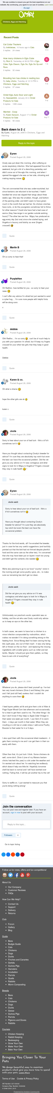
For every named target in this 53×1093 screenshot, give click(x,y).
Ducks (11, 956)
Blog (10, 930)
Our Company (14, 886)
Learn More (24, 1073)
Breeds (5, 990)
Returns (11, 913)
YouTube (22, 874)
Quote (11, 235)
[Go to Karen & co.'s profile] (5, 381)
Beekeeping (13, 1040)
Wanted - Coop (10, 111)
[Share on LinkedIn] (18, 854)
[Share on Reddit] (13, 854)
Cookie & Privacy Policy (28, 1078)
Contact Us (13, 903)
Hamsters (12, 968)
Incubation (13, 972)
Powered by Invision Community (26, 1091)
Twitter (10, 874)
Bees (10, 940)
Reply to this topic (26, 143)
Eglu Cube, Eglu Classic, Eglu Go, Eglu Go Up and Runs (22, 64)
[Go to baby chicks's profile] (46, 79)
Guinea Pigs (13, 965)
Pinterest (28, 874)
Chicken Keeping (16, 1033)
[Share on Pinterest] (22, 854)
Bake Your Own (15, 1049)
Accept (27, 7)
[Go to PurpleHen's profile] (5, 280)
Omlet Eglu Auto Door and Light (18, 94)
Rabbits (11, 981)
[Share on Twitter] (3, 854)
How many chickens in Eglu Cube (18, 58)
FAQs (10, 893)
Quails (11, 978)
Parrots (11, 975)
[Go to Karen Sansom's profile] (46, 113)
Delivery (12, 910)
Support (11, 906)
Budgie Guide (14, 944)
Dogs (10, 953)
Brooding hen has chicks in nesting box (21, 78)
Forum (11, 924)
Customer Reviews (17, 890)
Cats (32, 47)
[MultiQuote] (4, 236)
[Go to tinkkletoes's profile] (46, 45)
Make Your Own (15, 1046)
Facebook (16, 874)
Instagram (4, 874)
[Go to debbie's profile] (5, 331)
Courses (6, 1029)
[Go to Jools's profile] (5, 433)
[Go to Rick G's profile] (46, 59)
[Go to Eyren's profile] (5, 155)
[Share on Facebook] (8, 854)
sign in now (15, 812)
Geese (11, 1010)
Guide (5, 936)
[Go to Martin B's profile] (5, 249)
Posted (20, 157)
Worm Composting (16, 984)
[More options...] (48, 155)
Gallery (11, 927)
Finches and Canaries (18, 959)
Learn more (49, 4)
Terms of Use (8, 1078)
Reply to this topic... (16, 824)
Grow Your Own (15, 1043)
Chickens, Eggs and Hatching (16, 84)
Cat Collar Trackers (12, 44)
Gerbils (11, 962)
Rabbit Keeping (15, 1037)
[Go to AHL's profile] (46, 96)
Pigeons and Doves (17, 1019)
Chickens (12, 950)
